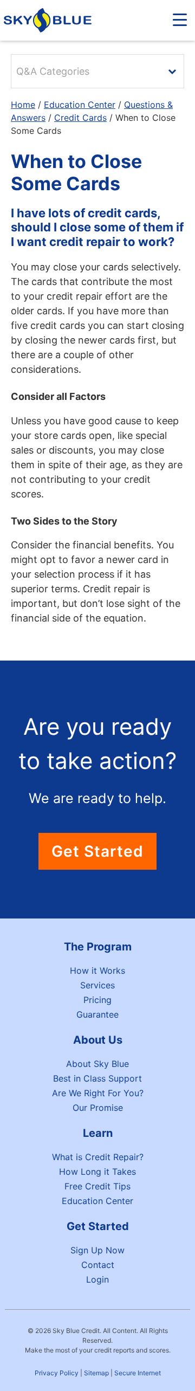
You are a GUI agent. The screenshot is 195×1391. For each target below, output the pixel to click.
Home (23, 104)
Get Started (97, 851)
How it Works (97, 970)
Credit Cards (80, 117)
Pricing (97, 999)
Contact (97, 1264)
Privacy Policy (57, 1373)
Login (97, 1279)
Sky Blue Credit (49, 20)
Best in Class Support (97, 1078)
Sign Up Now (97, 1250)
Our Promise (98, 1107)
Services (97, 985)
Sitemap (96, 1373)
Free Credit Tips (97, 1186)
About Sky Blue (97, 1063)
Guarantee (97, 1014)
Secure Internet (137, 1373)
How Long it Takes (97, 1171)
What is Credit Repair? (98, 1156)
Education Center (79, 104)
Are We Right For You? (98, 1093)
